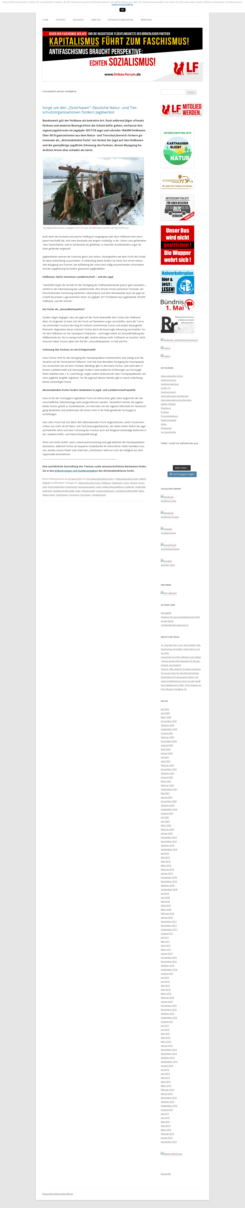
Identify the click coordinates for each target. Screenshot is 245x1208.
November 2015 (169, 1009)
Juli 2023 (165, 757)
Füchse (134, 482)
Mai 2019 (165, 857)
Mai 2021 (165, 793)
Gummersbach (168, 392)
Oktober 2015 (167, 1013)
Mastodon (166, 1173)
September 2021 (169, 789)
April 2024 (165, 749)
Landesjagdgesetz (105, 490)
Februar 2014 (167, 1089)
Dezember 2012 (169, 1141)
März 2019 (166, 865)
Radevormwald (168, 420)
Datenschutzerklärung (121, 19)
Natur (141, 490)
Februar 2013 (167, 1133)
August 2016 (167, 973)
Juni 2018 (165, 897)
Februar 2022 (167, 785)
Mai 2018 (165, 901)
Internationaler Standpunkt (174, 396)
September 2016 (169, 969)
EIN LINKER (166, 613)
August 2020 (167, 813)
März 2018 (166, 909)
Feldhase (106, 482)
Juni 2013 (165, 1117)
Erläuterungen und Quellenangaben (76, 470)
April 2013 (165, 1125)
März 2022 (166, 781)
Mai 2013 (165, 1121)
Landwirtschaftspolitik (126, 490)
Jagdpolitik (140, 486)
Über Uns (95, 19)
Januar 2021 (167, 797)
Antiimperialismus (170, 384)
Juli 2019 (165, 853)
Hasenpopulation (86, 486)
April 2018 (165, 905)
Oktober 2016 (167, 965)
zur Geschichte (168, 432)
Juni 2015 (165, 1029)
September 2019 (169, 849)
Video (164, 424)
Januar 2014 (167, 1093)
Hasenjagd (71, 486)
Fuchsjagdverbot (56, 486)
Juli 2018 (165, 893)
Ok (122, 9)
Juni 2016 (165, 981)
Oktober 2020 (167, 805)
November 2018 (169, 881)
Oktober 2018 (167, 885)
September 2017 (169, 929)
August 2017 (167, 933)
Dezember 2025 (169, 721)
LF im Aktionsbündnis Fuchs (99, 478)
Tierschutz (85, 494)
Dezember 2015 (169, 1005)
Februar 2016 (167, 997)
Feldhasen (117, 482)
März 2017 (166, 949)
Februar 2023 (167, 765)
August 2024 (167, 745)
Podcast (165, 412)
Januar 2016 (167, 1001)
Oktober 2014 (167, 1057)
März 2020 (166, 825)
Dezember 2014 (169, 1049)
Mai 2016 (165, 985)
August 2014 (167, 1065)
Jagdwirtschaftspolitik (63, 490)
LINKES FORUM (168, 404)
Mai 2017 (165, 941)
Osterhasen (62, 494)
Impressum (146, 19)
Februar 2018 (167, 913)
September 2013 (169, 1105)
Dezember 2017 (169, 921)
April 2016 (165, 989)
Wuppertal (166, 428)
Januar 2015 (167, 1045)
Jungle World (167, 621)
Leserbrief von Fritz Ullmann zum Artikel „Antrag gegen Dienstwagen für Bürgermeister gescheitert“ (181, 661)
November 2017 (169, 925)
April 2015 (165, 1037)
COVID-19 (165, 388)
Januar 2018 (167, 917)
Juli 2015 (165, 1025)
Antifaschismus (168, 380)
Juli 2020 (165, 817)
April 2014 (165, 1081)
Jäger (78, 490)
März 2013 (166, 1129)
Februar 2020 (167, 829)
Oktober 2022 (167, 773)
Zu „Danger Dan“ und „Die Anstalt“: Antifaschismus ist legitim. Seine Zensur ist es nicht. (181, 649)
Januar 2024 (167, 753)
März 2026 (166, 717)
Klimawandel (88, 490)
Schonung (74, 494)
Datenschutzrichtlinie (122, 4)
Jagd (98, 486)
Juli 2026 (165, 709)
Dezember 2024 (169, 741)
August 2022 (167, 777)
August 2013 (167, 1109)
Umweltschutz (99, 494)
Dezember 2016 (169, 957)
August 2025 (167, 733)
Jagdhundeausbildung (113, 486)
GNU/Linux (78, 19)
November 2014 (169, 1053)
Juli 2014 (165, 1069)
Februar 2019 (167, 869)
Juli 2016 (165, 977)
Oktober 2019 (167, 845)
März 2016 (166, 993)
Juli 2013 (165, 1113)
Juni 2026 (165, 713)
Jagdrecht (47, 490)
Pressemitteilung (169, 416)
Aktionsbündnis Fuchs (127, 478)
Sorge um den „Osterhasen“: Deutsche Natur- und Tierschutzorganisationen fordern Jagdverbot (90, 109)
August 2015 (167, 1021)
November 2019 (169, 841)
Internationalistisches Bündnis (176, 400)
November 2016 (169, 961)
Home (45, 19)
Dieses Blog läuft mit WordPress (57, 1193)
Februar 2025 (167, 737)
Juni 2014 (165, 1073)
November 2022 (169, 769)
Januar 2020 (167, 833)
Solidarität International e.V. (175, 625)
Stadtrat (61, 19)
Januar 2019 (167, 873)
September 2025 (169, 729)
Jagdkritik (129, 486)
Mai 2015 (165, 1033)
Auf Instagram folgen (183, 474)
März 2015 (166, 1041)
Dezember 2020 (169, 801)
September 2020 (169, 809)
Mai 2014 (165, 1077)
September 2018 (169, 889)
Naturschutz (48, 494)
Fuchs (126, 482)
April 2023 (165, 761)
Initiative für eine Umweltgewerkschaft (180, 617)
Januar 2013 (167, 1137)
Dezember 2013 (169, 1097)
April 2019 (165, 861)
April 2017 (165, 945)
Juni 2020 (165, 821)
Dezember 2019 (169, 837)
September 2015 (169, 1017)
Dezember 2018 (169, 877)
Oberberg (166, 408)
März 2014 (166, 1085)
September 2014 (169, 1061)
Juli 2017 (165, 937)
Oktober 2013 (167, 1101)
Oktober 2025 (167, 725)
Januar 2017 (167, 953)
